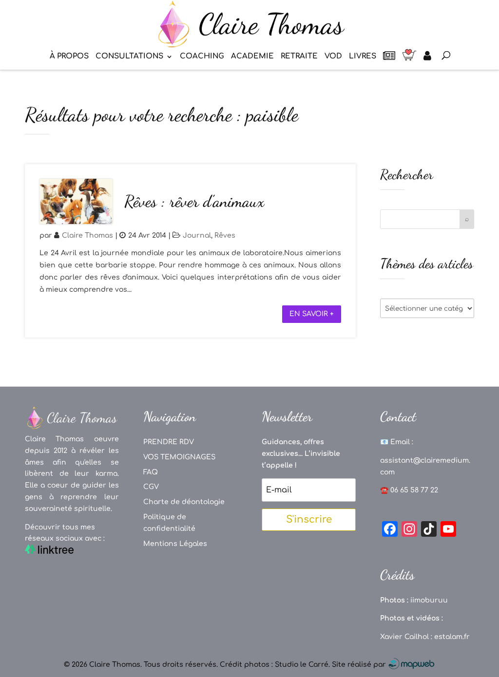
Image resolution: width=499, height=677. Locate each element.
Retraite (299, 56)
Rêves (224, 235)
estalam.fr (452, 636)
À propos (69, 56)
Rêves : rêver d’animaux (194, 201)
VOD (333, 56)
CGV (151, 486)
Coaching (202, 56)
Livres (362, 56)
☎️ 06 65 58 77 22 (409, 490)
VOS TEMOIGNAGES (179, 457)
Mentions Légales (175, 543)
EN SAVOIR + (311, 314)
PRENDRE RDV (168, 442)
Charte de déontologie (184, 502)
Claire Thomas (87, 235)
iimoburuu (429, 600)
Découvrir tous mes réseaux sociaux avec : (65, 533)
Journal (197, 235)
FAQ (150, 472)
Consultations (129, 56)
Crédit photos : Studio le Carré (274, 664)
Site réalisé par (360, 664)
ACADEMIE (252, 56)
